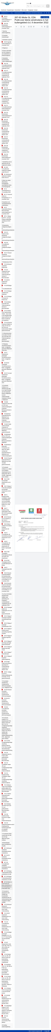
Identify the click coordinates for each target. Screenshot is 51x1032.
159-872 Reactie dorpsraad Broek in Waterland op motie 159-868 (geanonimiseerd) (7, 461)
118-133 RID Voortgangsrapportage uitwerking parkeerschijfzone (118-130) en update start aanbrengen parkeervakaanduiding (7, 745)
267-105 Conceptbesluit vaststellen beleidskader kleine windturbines (6, 865)
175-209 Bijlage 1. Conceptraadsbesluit (6, 287)
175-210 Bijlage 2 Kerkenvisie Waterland (6, 292)
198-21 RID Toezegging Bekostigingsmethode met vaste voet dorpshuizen (7, 555)
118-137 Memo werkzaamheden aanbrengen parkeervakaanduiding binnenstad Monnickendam (7, 797)
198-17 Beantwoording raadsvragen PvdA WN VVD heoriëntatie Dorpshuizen (7, 511)
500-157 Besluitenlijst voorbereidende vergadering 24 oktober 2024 (5, 140)
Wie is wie (24, 10)
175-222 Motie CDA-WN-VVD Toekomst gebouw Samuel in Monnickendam (6, 305)
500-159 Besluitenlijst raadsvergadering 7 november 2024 (6, 157)
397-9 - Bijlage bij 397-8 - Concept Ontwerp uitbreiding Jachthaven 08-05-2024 (6, 219)
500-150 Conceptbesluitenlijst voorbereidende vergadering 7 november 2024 (7, 100)
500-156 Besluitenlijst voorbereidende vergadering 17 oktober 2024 (5, 131)
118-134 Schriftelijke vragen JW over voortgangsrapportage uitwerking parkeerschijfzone (7, 766)
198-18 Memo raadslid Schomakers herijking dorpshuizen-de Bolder (7, 527)
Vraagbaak (30, 10)
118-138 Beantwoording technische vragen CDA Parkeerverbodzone (6, 817)
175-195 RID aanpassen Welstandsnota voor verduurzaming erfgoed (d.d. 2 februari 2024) (6, 999)
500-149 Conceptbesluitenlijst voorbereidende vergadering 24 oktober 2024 (7, 91)
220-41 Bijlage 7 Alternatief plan (7, 653)
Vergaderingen (10, 10)
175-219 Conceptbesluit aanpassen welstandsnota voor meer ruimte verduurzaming (6, 925)
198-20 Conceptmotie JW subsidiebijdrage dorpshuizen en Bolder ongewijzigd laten (6, 545)
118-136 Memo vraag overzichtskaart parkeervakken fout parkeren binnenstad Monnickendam (7, 788)
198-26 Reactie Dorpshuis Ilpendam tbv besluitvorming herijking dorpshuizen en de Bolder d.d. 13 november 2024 (7, 587)
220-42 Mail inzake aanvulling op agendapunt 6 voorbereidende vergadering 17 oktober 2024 (6, 665)
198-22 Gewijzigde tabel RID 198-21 (7, 569)
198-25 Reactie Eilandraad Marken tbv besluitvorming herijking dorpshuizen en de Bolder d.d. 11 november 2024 (7, 577)
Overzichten (17, 10)
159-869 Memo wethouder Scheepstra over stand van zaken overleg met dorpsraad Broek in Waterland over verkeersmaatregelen (7, 450)
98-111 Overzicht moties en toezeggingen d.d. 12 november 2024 (7, 197)
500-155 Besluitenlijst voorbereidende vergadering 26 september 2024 (5, 123)
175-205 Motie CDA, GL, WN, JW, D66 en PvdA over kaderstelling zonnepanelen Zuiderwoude (6, 958)
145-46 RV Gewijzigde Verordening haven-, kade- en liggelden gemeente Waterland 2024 (6, 366)
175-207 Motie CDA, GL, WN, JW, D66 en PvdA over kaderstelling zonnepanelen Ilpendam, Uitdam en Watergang (6, 981)
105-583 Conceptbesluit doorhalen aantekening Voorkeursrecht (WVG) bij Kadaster (6, 711)
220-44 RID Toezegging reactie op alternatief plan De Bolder (7, 563)
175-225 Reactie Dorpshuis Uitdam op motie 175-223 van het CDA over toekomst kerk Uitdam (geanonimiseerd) (7, 326)
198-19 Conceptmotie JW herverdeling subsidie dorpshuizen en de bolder (7, 536)
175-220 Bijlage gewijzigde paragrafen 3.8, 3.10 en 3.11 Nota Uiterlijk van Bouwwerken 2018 (7, 936)
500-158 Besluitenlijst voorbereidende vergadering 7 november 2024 (5, 149)
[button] (47, 6)
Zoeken (28, 3)
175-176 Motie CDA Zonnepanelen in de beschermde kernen (6, 991)
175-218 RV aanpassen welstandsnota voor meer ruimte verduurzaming (6, 916)
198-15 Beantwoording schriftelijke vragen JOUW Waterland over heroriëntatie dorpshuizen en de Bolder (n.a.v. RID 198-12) (6, 500)
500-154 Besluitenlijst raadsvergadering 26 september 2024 (6, 115)
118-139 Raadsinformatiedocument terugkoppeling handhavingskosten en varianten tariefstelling (7, 826)
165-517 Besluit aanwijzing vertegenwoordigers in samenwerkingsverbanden (7, 256)
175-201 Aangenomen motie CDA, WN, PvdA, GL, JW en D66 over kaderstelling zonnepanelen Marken (7, 947)
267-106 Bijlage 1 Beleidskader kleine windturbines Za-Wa (7, 872)
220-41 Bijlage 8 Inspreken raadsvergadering (7, 658)
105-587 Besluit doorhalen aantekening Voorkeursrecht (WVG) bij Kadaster (6, 693)
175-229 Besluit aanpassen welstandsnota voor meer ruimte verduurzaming (6, 908)
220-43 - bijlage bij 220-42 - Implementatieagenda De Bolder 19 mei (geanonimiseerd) (7, 675)
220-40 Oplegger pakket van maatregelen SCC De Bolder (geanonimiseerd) (7, 610)
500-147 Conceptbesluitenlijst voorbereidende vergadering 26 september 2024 (7, 74)
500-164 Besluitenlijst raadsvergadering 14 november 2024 (6, 26)
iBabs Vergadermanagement (34, 1031)
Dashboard (3, 10)
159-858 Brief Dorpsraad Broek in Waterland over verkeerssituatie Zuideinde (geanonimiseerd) (6, 417)
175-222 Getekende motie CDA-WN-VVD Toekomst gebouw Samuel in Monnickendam (6, 273)
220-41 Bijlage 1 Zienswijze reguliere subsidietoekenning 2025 (7, 618)
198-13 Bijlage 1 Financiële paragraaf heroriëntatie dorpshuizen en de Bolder (7, 489)
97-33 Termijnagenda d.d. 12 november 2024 (6, 190)
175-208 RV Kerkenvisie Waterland (6, 281)
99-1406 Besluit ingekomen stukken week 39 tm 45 (6, 176)
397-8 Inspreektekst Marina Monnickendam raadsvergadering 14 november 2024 (6, 210)
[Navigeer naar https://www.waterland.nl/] (7, 5)
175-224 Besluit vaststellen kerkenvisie (6, 266)
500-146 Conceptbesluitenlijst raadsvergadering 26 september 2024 (7, 66)
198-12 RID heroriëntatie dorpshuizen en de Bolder (6, 481)
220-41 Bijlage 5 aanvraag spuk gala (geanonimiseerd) (7, 643)
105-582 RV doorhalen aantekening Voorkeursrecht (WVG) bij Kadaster (6, 701)
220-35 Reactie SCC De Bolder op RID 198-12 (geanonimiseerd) (6, 519)
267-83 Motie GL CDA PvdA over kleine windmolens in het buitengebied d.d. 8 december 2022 (7, 885)
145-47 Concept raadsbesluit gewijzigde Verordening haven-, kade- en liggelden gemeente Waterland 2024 (7, 378)
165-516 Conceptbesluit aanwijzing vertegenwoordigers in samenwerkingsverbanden (7, 246)
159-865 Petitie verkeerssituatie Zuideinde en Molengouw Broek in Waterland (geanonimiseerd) (6, 428)
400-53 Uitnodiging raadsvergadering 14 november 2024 (6, 19)
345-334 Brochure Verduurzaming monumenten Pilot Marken (6, 1019)
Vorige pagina (45, 17)
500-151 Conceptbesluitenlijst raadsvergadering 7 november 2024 (7, 108)
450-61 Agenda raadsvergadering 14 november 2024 (6, 43)
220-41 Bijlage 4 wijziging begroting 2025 (7, 637)
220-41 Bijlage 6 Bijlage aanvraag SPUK (7, 648)
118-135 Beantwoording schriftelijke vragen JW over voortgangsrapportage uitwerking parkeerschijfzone (7, 778)
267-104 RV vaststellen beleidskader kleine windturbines (6, 858)
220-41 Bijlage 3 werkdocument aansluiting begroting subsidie (7, 631)
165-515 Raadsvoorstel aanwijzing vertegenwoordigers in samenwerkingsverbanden (7, 236)
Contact (35, 10)
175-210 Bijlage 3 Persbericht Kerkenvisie (6, 298)
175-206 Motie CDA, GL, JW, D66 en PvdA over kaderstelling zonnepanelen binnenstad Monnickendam (7, 969)
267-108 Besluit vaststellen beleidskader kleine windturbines (6, 851)
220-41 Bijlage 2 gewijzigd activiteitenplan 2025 (7, 625)
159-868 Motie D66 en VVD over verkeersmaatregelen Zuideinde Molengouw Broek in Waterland (7, 438)
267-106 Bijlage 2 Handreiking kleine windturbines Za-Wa (6, 878)
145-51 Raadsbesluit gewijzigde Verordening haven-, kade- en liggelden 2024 (6, 356)
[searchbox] (36, 6)
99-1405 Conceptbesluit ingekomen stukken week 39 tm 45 (6, 170)
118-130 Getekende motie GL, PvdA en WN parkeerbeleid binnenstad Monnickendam (7, 756)
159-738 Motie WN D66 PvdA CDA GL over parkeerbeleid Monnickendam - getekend (6, 808)
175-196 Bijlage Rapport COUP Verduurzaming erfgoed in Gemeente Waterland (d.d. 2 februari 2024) (7, 1009)
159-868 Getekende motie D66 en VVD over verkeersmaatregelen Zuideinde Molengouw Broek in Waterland (7, 406)
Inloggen (46, 1031)
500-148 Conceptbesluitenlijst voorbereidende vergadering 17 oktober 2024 (7, 82)
